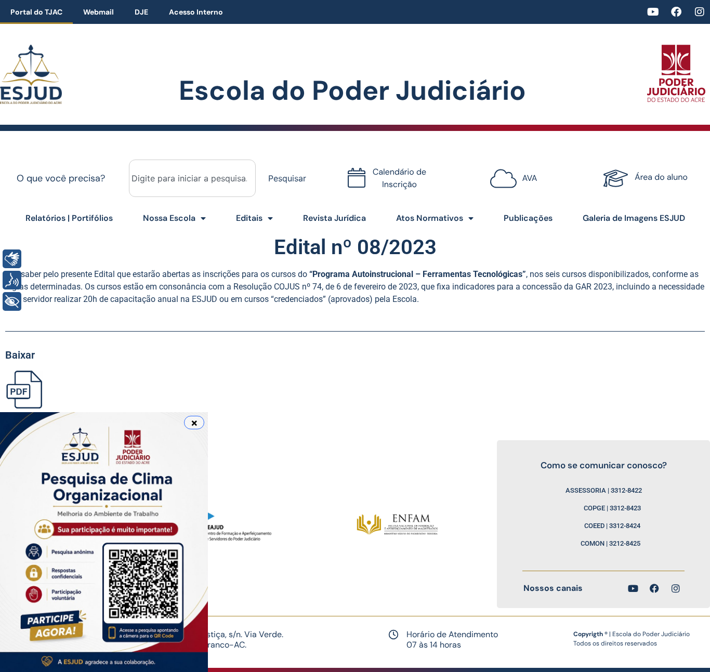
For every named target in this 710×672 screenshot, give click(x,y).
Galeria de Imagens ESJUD (634, 218)
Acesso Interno (196, 12)
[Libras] (12, 258)
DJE (141, 12)
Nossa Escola (169, 218)
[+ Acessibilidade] (12, 301)
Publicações (528, 218)
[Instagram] (699, 12)
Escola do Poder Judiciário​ (352, 90)
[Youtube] (652, 12)
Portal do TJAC (36, 12)
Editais (249, 218)
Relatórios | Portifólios (69, 218)
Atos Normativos (429, 218)
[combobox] (192, 178)
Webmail (98, 12)
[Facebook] (676, 12)
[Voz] (12, 280)
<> (511, 173)
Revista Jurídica (334, 218)
